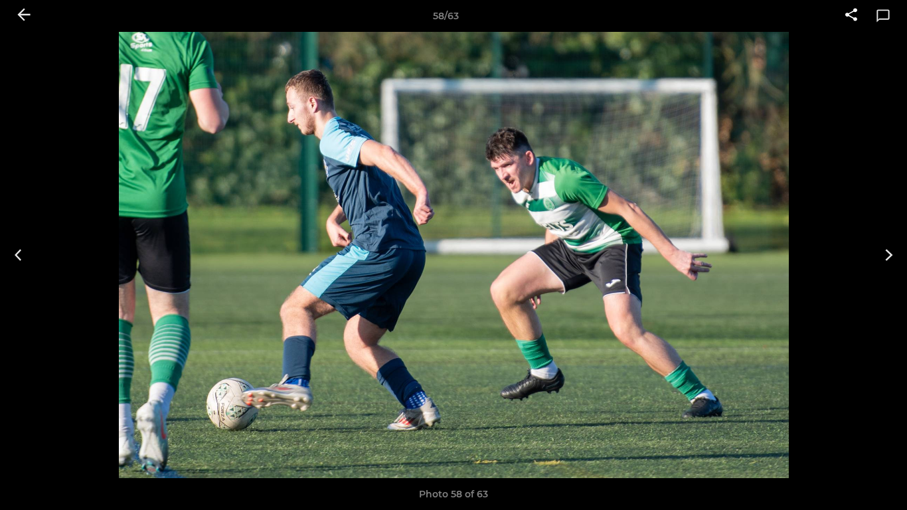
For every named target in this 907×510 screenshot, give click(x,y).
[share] (851, 16)
